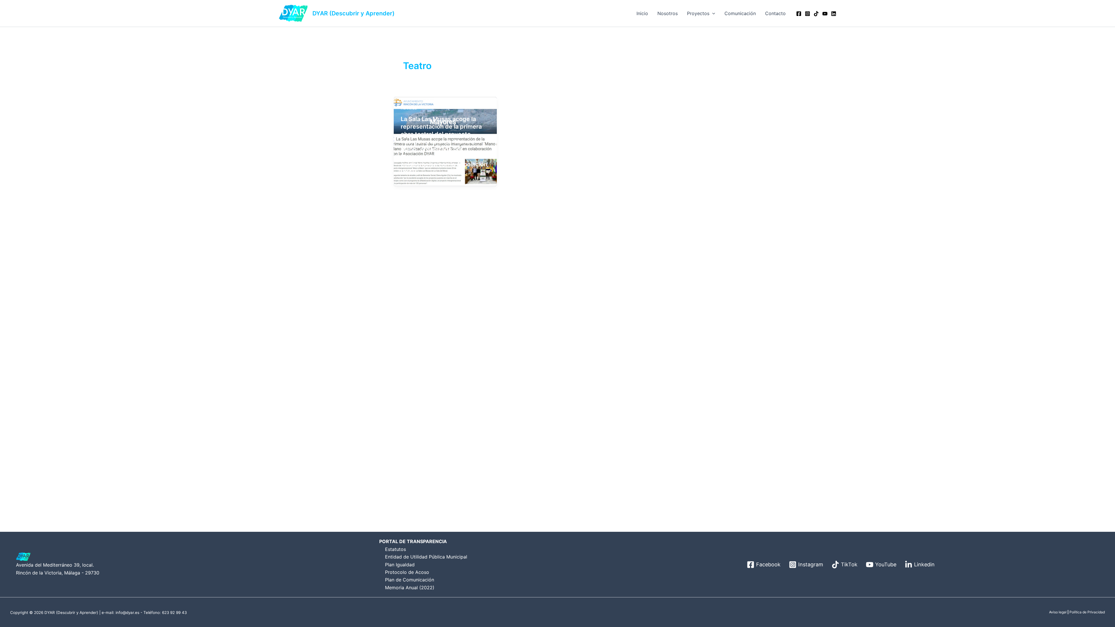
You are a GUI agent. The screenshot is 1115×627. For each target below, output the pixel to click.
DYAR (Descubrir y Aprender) (353, 13)
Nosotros (667, 13)
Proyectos (698, 13)
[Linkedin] (833, 13)
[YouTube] (825, 13)
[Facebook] (798, 13)
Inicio (642, 13)
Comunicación (740, 13)
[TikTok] (816, 13)
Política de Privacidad (1087, 612)
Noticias (409, 107)
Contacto (775, 13)
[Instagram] (807, 13)
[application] (712, 13)
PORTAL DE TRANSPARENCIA (413, 541)
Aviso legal (1058, 612)
